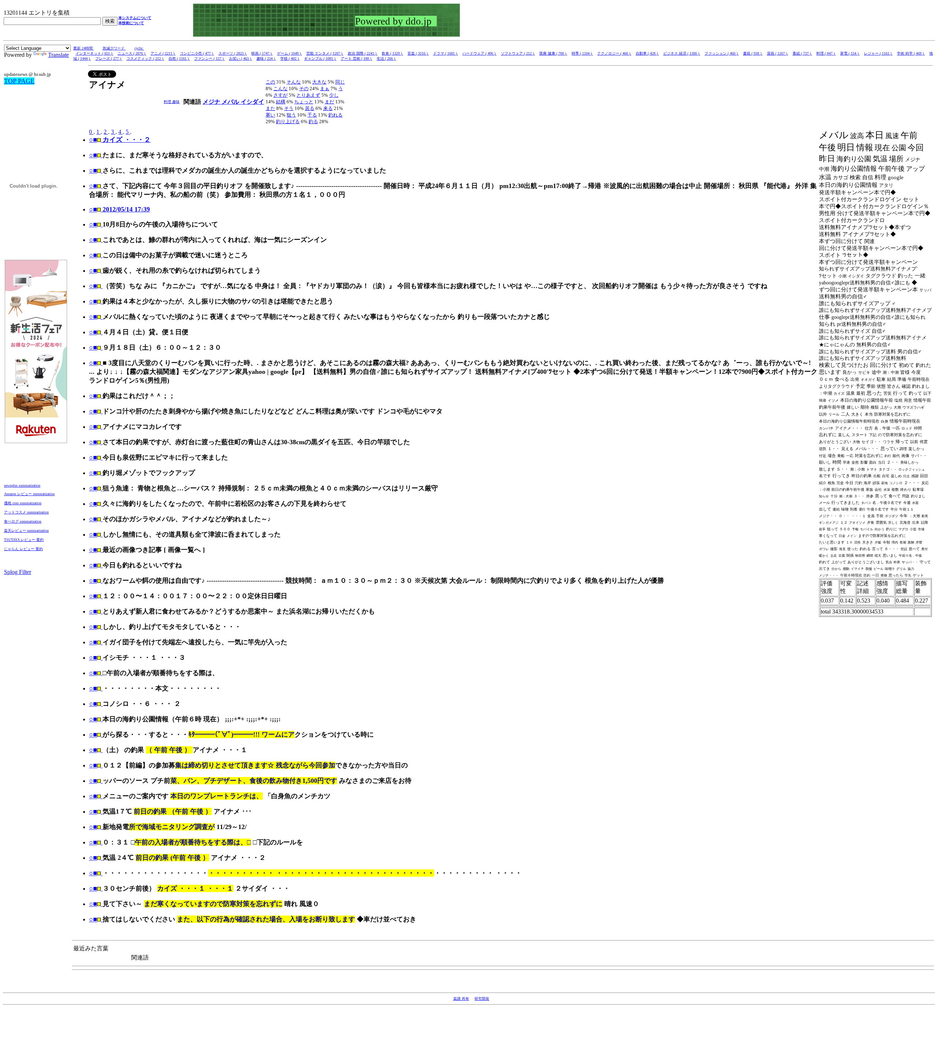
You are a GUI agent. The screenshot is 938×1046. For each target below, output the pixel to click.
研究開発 (481, 999)
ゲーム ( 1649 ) (289, 53)
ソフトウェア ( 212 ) (518, 53)
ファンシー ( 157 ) (209, 58)
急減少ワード (114, 48)
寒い (270, 115)
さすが (280, 95)
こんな (280, 88)
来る (328, 108)
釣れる (335, 115)
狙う (291, 115)
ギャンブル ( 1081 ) (320, 58)
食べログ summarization (22, 521)
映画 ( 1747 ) (262, 53)
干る (312, 115)
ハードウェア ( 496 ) (479, 53)
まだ (329, 101)
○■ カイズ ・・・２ (120, 139)
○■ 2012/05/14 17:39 (119, 209)
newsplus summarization (22, 485)
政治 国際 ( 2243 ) (362, 53)
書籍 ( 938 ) (752, 53)
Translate (58, 55)
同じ (340, 82)
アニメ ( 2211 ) (163, 53)
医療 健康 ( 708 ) (553, 53)
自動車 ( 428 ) (647, 53)
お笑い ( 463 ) (240, 58)
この (270, 82)
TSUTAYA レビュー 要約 (24, 540)
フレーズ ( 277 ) (108, 58)
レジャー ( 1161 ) (878, 53)
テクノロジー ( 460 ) (614, 53)
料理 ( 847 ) (826, 53)
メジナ (212, 102)
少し (334, 95)
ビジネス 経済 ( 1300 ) (681, 53)
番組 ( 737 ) (802, 53)
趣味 (176, 102)
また (270, 108)
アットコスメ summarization (26, 512)
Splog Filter (17, 572)
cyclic (139, 48)
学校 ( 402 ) (290, 58)
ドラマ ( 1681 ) (445, 53)
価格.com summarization (22, 503)
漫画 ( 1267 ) (777, 53)
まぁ (324, 88)
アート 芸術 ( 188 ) (356, 58)
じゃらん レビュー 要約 (23, 549)
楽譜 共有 (461, 999)
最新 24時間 (83, 48)
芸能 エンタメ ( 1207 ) (324, 53)
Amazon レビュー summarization (29, 494)
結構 (280, 101)
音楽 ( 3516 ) (418, 53)
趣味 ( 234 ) (266, 58)
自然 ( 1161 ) (179, 58)
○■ (93, 155)
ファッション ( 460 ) (722, 53)
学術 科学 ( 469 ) (911, 53)
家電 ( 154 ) (850, 53)
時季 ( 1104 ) (582, 53)
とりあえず (308, 95)
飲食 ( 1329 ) (392, 53)
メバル (231, 102)
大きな (319, 82)
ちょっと (303, 101)
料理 (168, 102)
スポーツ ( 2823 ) (232, 53)
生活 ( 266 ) (386, 58)
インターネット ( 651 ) (94, 53)
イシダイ (252, 102)
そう (288, 108)
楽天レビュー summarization (26, 530)
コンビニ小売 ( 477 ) (197, 53)
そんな (294, 82)
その (304, 88)
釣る (313, 121)
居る (309, 108)
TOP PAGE (19, 81)
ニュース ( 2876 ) (132, 53)
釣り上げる (288, 121)
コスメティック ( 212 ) (145, 58)
